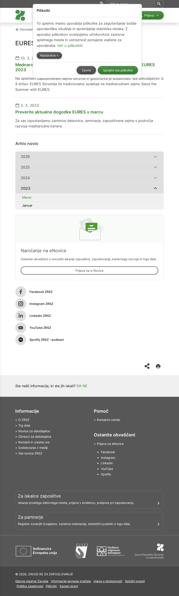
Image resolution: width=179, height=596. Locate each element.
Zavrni (86, 70)
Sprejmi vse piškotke (118, 70)
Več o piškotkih (70, 45)
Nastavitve (48, 55)
